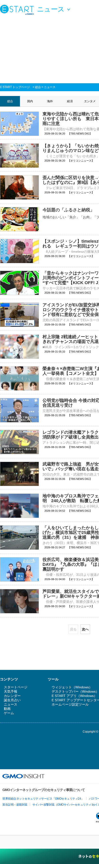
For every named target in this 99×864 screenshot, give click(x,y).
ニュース (50, 87)
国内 (30, 101)
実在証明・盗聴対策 (14, 804)
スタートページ (15, 687)
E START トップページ (15, 87)
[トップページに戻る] (18, 9)
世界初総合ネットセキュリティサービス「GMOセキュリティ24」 (43, 798)
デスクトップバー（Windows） (75, 691)
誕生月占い (12, 700)
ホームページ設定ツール (70, 704)
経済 (70, 101)
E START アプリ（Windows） (74, 696)
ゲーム (9, 713)
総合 (38, 87)
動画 (7, 709)
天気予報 (10, 691)
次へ (85, 629)
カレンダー (12, 696)
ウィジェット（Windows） (72, 687)
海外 (50, 101)
